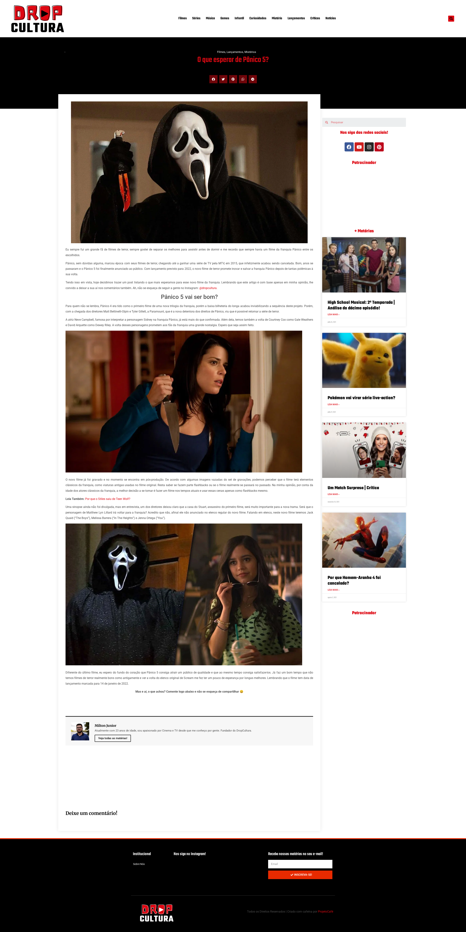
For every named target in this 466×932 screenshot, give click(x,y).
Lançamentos (296, 18)
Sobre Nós (139, 864)
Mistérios (250, 52)
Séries (196, 18)
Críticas (315, 18)
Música (210, 18)
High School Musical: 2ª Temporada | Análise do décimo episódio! (361, 305)
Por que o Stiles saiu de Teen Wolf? (107, 499)
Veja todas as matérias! (112, 738)
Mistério (277, 18)
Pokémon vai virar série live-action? (361, 398)
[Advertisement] (175, 781)
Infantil (239, 18)
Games (224, 18)
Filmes (182, 18)
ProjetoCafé (325, 911)
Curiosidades (257, 18)
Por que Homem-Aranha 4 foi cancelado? (354, 580)
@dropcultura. (208, 288)
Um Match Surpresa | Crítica (353, 488)
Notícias (330, 18)
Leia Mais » (333, 314)
